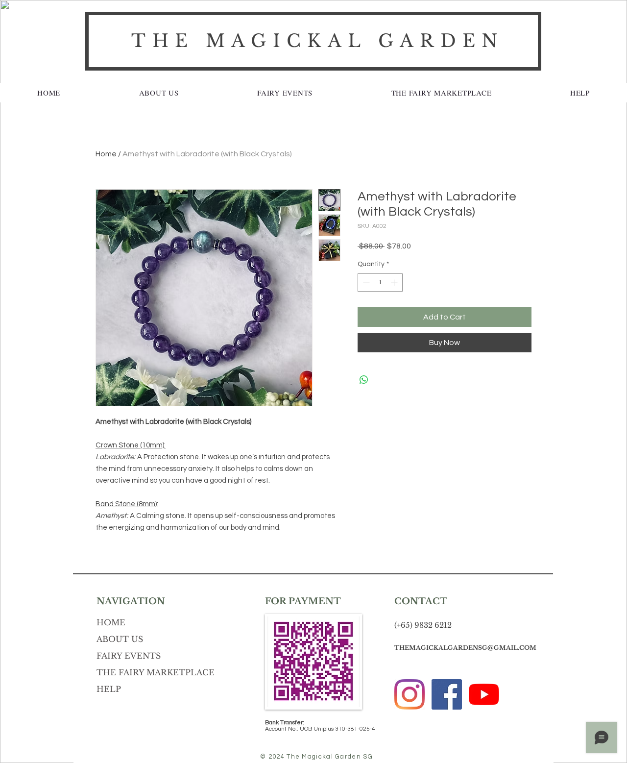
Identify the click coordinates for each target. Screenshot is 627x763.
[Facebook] (447, 694)
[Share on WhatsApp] (364, 380)
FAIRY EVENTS (128, 656)
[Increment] (395, 282)
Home (106, 154)
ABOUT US (119, 639)
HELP (108, 689)
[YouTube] (484, 694)
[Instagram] (409, 694)
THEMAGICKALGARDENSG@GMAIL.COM (465, 647)
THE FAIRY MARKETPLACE (155, 672)
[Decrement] (365, 282)
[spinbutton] (380, 282)
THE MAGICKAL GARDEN (317, 41)
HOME (110, 622)
